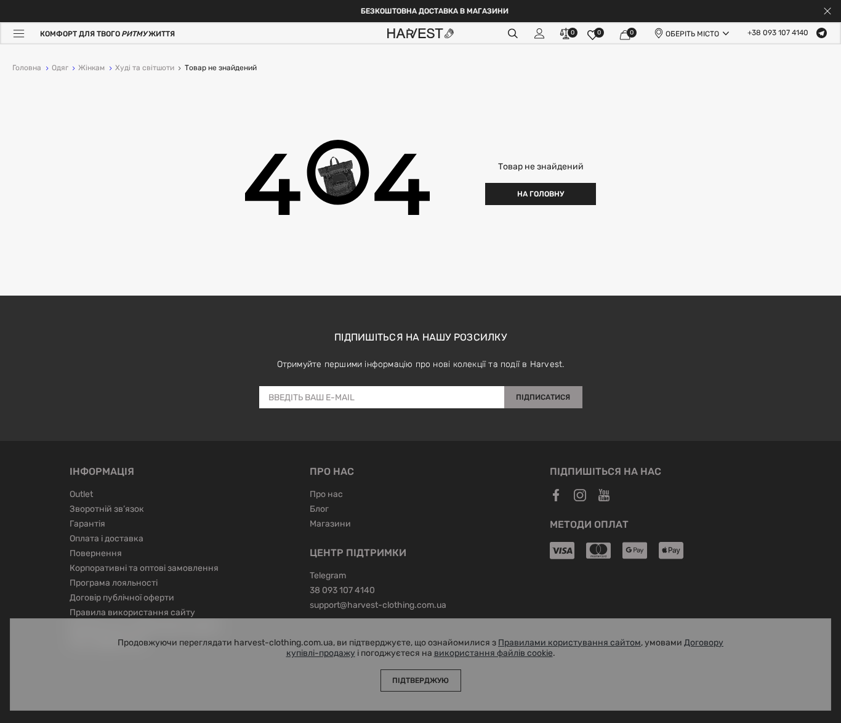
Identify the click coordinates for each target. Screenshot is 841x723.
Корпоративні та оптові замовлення (144, 569)
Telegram (328, 576)
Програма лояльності (114, 583)
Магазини (330, 524)
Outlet (81, 495)
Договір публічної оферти (122, 598)
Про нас (326, 495)
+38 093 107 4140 (777, 33)
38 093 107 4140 (342, 591)
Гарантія (87, 524)
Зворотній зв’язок (107, 509)
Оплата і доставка (106, 539)
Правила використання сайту (132, 613)
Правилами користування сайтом (569, 643)
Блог (319, 509)
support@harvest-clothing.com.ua (378, 606)
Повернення (96, 554)
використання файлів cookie (493, 653)
